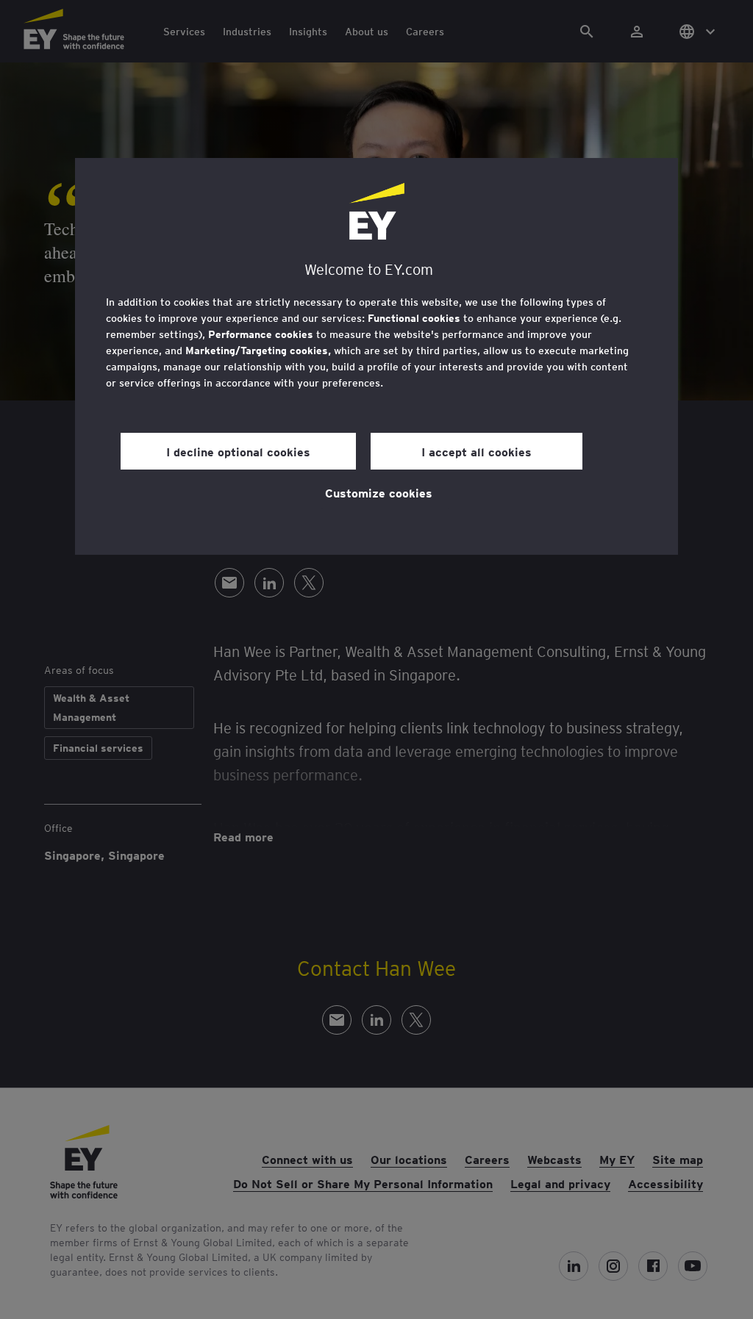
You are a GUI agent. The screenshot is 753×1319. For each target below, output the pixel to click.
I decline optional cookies (238, 451)
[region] (376, 356)
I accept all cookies (476, 451)
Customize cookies (378, 492)
